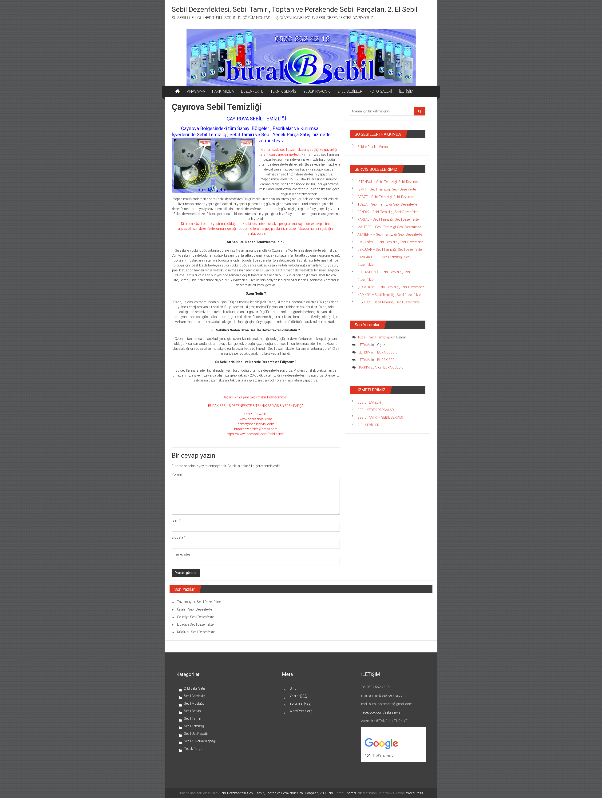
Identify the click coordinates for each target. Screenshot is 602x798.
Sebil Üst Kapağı (196, 733)
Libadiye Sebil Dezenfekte (195, 624)
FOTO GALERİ (380, 91)
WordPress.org (300, 711)
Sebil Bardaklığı (195, 696)
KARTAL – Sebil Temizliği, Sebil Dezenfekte (388, 219)
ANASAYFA (196, 91)
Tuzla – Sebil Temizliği (373, 337)
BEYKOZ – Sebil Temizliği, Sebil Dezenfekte (388, 302)
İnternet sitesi (181, 554)
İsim (176, 520)
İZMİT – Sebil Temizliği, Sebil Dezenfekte (386, 189)
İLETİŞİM (406, 91)
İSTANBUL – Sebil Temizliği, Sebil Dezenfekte (389, 182)
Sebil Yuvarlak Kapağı (200, 741)
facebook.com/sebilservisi (381, 712)
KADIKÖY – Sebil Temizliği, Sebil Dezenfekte (388, 295)
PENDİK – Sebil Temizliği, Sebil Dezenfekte (387, 212)
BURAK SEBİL (387, 352)
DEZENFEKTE (252, 91)
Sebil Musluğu (194, 703)
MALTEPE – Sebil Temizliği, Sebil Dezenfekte (389, 227)
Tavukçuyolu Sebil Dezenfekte (199, 602)
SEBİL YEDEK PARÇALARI (376, 410)
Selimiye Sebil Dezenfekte (195, 617)
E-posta (179, 537)
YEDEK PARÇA (315, 91)
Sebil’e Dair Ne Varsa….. (374, 147)
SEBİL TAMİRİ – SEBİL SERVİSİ (380, 417)
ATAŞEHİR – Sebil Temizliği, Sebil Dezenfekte (389, 234)
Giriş (292, 688)
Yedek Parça (193, 748)
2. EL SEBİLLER (349, 91)
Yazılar (298, 696)
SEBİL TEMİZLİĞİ (370, 402)
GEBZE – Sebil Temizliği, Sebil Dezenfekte (387, 197)
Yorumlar (300, 703)
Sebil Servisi (193, 711)
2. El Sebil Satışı (195, 688)
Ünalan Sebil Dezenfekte (194, 609)
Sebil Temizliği (194, 726)
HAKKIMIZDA (223, 91)
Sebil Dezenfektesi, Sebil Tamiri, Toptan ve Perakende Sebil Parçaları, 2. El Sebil (294, 9)
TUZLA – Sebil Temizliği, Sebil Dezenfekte (387, 204)
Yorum (177, 474)
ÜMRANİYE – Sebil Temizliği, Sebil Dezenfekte (390, 242)
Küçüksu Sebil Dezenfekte (196, 632)
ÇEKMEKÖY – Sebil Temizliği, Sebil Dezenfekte (390, 287)
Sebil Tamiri (192, 718)
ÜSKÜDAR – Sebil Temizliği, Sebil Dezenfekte (389, 249)
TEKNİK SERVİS (283, 91)
